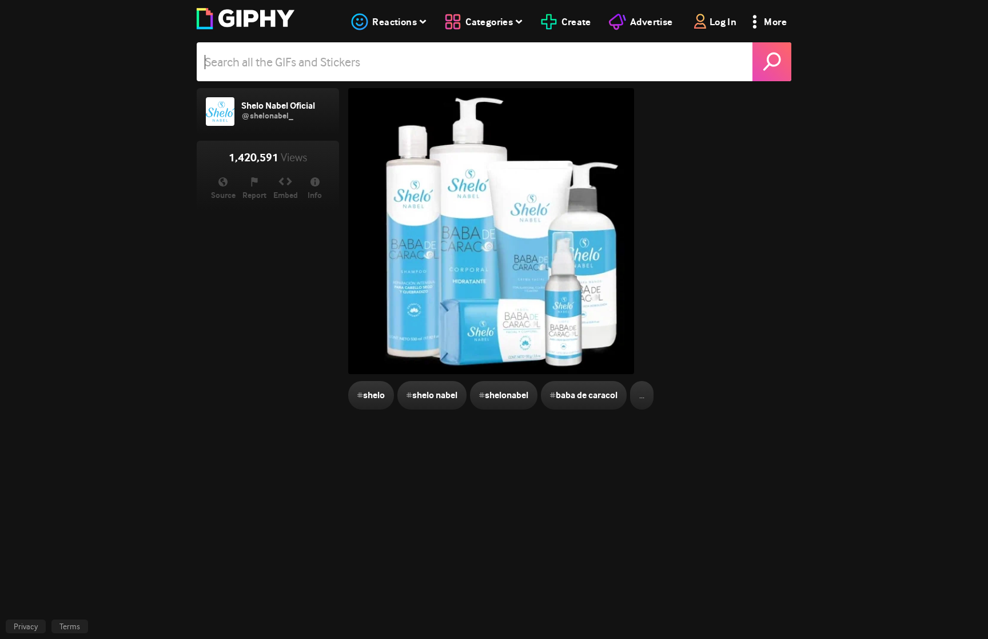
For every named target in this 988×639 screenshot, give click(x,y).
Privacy (26, 626)
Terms (69, 626)
